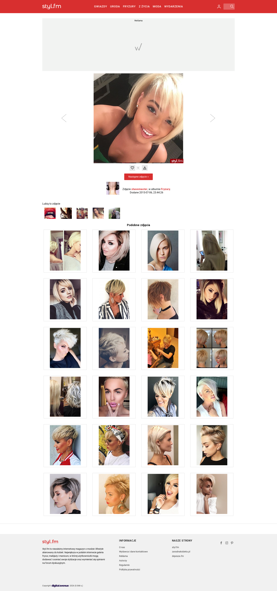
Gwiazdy (100, 6)
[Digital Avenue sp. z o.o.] (60, 586)
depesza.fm (178, 556)
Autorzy (123, 560)
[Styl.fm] (55, 6)
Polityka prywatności (129, 569)
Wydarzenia (173, 6)
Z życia (144, 6)
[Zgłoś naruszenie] (145, 168)
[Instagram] (226, 543)
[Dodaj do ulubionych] (132, 168)
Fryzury (129, 6)
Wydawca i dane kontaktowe (133, 551)
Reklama (123, 556)
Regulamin (124, 565)
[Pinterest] (232, 543)
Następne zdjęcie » (138, 176)
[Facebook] (221, 543)
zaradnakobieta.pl (181, 551)
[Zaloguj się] (219, 6)
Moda (157, 6)
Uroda (115, 6)
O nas (122, 547)
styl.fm (175, 547)
